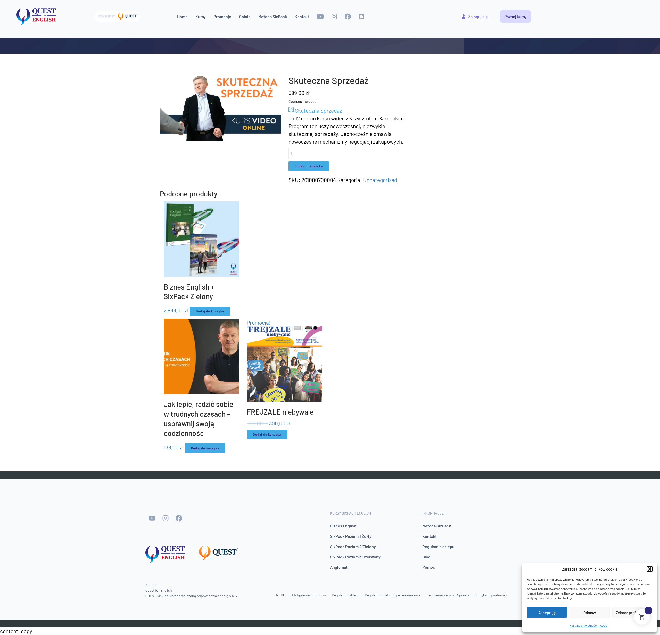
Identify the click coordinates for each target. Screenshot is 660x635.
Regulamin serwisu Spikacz (447, 595)
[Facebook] (179, 518)
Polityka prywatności (583, 625)
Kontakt (302, 16)
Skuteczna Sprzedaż (318, 110)
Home (182, 16)
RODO (603, 625)
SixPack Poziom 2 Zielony (353, 546)
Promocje (222, 16)
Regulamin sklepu (438, 546)
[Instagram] (165, 518)
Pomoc (428, 567)
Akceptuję (547, 612)
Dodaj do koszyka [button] (210, 311)
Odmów (589, 612)
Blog (426, 556)
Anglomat (339, 567)
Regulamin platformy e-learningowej (393, 595)
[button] (649, 569)
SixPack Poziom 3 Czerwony (355, 556)
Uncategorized (380, 180)
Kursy (200, 16)
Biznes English (343, 525)
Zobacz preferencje (632, 612)
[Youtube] (152, 518)
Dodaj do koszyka (309, 166)
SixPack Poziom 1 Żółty (351, 536)
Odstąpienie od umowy (309, 595)
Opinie (245, 16)
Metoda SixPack (272, 16)
